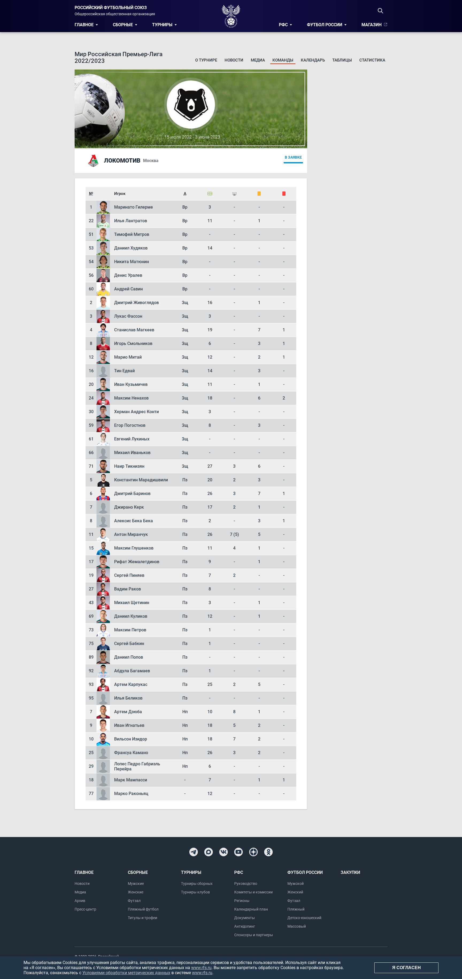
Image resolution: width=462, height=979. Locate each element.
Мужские (136, 883)
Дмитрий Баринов (132, 493)
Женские (135, 892)
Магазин (371, 24)
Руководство (245, 883)
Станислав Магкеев (134, 329)
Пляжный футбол (143, 909)
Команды (282, 60)
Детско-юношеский (304, 918)
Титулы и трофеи (142, 918)
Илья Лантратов (130, 220)
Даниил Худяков (131, 248)
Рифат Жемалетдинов (136, 561)
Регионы (241, 901)
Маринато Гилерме (133, 207)
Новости (234, 60)
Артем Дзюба (128, 711)
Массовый (296, 926)
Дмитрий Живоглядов (136, 302)
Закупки (350, 872)
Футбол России (324, 24)
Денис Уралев (128, 275)
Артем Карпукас (130, 684)
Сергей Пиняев (129, 575)
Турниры (162, 24)
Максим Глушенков (133, 548)
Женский (295, 892)
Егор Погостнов (129, 425)
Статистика (372, 60)
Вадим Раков (127, 589)
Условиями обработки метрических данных (126, 972)
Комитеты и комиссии (253, 892)
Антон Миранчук (131, 534)
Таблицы (342, 60)
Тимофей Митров (131, 234)
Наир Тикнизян (129, 466)
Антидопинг (244, 926)
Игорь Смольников (133, 343)
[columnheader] (91, 193)
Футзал (134, 901)
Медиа (258, 60)
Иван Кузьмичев (131, 384)
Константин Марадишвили (141, 479)
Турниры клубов (195, 892)
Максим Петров (130, 629)
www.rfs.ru (201, 967)
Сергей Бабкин (129, 643)
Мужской (295, 883)
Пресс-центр (85, 909)
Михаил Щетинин (131, 602)
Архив (80, 901)
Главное (84, 24)
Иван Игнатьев (129, 725)
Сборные (123, 24)
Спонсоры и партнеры (253, 935)
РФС (283, 24)
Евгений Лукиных (131, 438)
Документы (244, 918)
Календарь (313, 60)
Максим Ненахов (131, 398)
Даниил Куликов (130, 616)
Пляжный (296, 909)
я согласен (406, 967)
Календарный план (251, 909)
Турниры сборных (197, 883)
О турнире (206, 60)
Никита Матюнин (131, 261)
